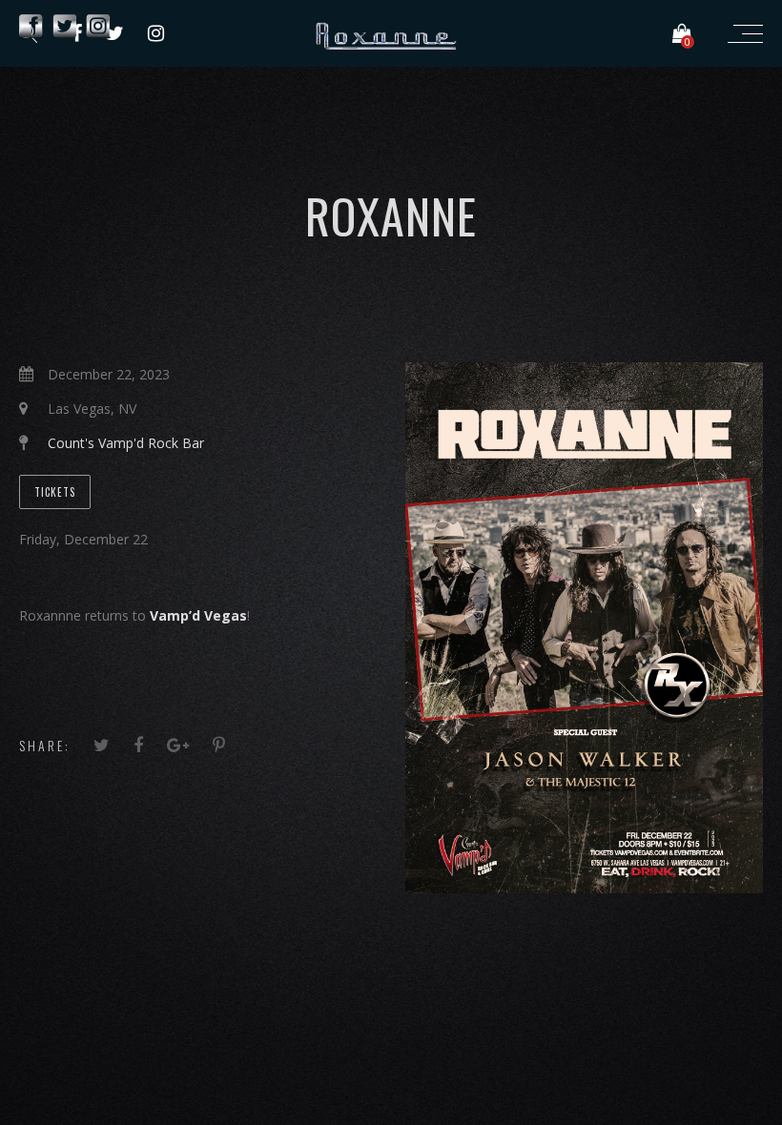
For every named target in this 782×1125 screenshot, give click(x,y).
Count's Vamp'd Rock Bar (126, 443)
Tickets (54, 492)
